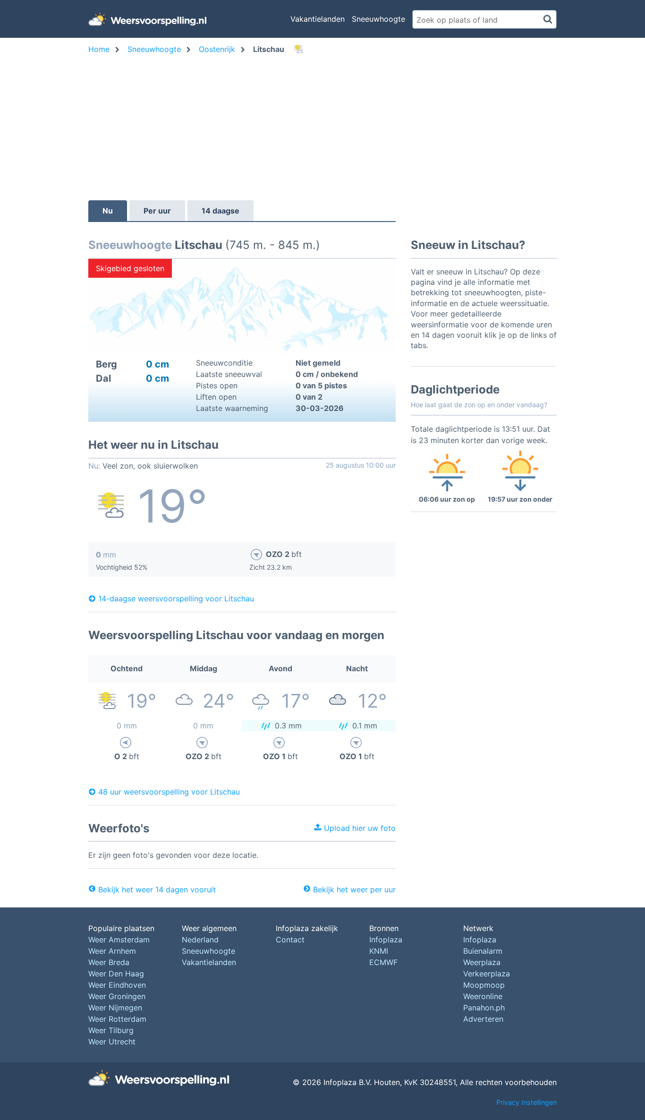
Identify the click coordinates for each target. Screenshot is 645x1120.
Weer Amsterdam (119, 939)
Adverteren (483, 1019)
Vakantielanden (317, 19)
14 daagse (220, 210)
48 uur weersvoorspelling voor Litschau (169, 791)
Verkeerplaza (486, 973)
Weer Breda (108, 962)
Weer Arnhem (112, 951)
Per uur (157, 210)
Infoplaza (385, 939)
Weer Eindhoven (117, 985)
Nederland (200, 939)
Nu (107, 210)
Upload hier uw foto (359, 828)
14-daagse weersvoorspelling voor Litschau (176, 598)
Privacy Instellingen (526, 1102)
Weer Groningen (116, 996)
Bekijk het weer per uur (354, 889)
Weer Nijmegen (115, 1007)
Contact (290, 939)
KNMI (378, 951)
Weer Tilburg (111, 1030)
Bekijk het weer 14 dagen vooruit (157, 889)
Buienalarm (482, 951)
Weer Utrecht (112, 1041)
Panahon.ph (484, 1007)
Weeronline (482, 996)
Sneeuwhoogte (378, 19)
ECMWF (383, 962)
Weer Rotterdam (117, 1019)
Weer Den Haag (116, 973)
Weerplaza (482, 962)
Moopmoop (484, 985)
